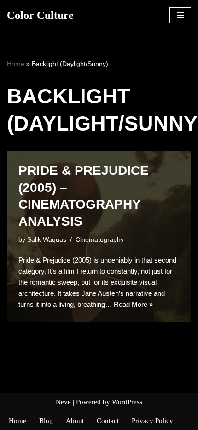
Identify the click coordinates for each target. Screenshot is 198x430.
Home (15, 63)
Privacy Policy (152, 420)
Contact (108, 420)
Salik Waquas (46, 239)
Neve (63, 402)
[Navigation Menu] (180, 15)
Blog (46, 420)
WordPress (127, 402)
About (75, 420)
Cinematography (100, 239)
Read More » (133, 304)
